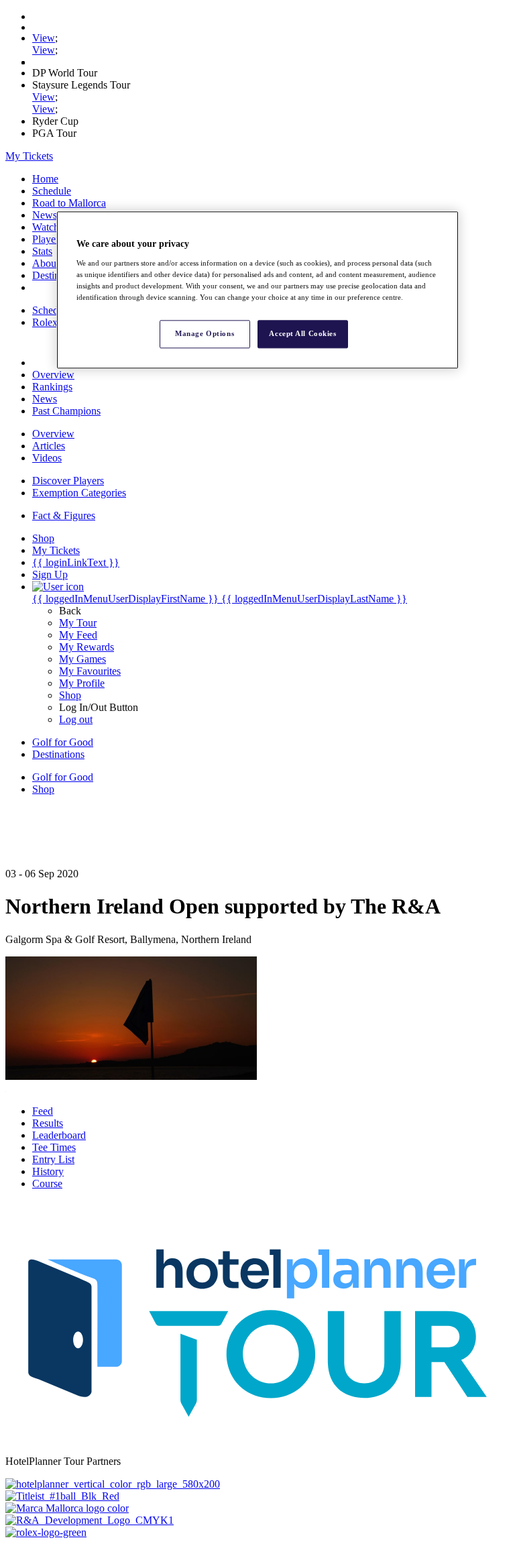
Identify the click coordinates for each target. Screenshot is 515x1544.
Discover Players (68, 480)
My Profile (82, 683)
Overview (53, 374)
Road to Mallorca (69, 203)
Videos (47, 457)
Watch (45, 227)
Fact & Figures (63, 515)
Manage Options (204, 333)
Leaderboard (59, 1135)
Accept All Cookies (302, 333)
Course (47, 1183)
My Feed (78, 635)
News (44, 215)
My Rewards (86, 647)
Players (47, 239)
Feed (42, 1111)
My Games (82, 659)
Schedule (51, 191)
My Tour (78, 622)
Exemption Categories (79, 492)
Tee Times (54, 1147)
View (43, 38)
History (48, 1171)
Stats (42, 251)
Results (47, 1123)
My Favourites (90, 671)
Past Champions (66, 411)
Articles (48, 445)
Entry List (53, 1159)
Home (45, 178)
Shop (70, 695)
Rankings (52, 386)
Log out (76, 719)
